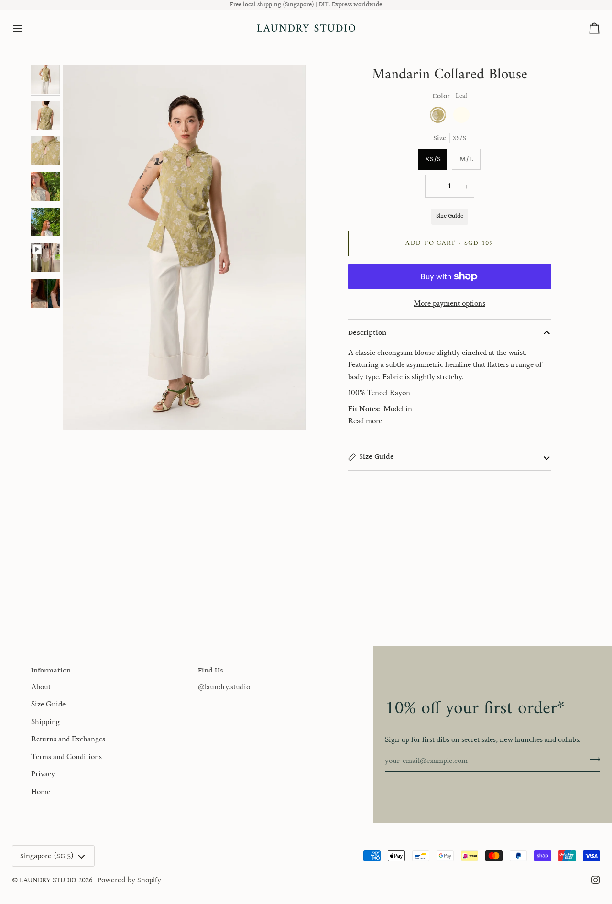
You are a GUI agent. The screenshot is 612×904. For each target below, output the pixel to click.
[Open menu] (26, 28)
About (41, 687)
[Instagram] (595, 880)
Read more (365, 421)
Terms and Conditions (66, 756)
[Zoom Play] (184, 247)
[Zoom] (80, 412)
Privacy (43, 774)
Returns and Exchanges (68, 739)
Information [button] (51, 671)
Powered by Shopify (129, 880)
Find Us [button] (210, 671)
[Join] (592, 759)
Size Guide (449, 216)
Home (40, 791)
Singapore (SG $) (47, 856)
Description (367, 333)
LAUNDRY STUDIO (48, 880)
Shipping (45, 722)
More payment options (449, 303)
